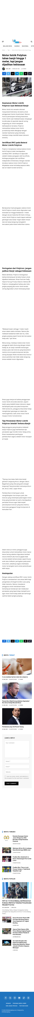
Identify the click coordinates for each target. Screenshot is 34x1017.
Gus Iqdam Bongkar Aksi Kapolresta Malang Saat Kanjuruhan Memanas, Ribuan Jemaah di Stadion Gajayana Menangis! (21, 944)
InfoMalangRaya (6, 1012)
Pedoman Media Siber (19, 1003)
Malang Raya (7, 46)
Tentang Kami (23, 1005)
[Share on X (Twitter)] (8, 73)
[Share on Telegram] (17, 73)
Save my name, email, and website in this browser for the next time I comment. (17, 777)
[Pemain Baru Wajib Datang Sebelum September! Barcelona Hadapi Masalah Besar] (17, 690)
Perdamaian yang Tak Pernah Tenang (13, 726)
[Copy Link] (30, 73)
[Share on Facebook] (4, 73)
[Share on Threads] (25, 73)
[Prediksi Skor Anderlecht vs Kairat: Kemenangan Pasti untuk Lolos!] (6, 859)
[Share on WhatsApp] (21, 73)
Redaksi (8, 1003)
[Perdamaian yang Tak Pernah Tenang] (17, 716)
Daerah (17, 46)
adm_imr (8, 68)
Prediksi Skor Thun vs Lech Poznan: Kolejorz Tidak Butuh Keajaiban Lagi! (21, 869)
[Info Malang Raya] (17, 41)
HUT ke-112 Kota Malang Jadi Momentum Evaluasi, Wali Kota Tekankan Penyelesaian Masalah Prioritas (16, 903)
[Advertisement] (17, 19)
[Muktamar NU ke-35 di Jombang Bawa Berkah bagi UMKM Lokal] (6, 850)
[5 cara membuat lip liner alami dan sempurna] (17, 666)
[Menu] (3, 41)
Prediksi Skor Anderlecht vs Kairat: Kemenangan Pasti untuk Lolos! (22, 858)
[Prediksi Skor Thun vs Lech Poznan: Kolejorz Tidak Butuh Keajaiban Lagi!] (6, 869)
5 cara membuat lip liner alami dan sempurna (15, 677)
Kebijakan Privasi (11, 1005)
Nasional (25, 46)
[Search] (31, 42)
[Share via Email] (13, 73)
